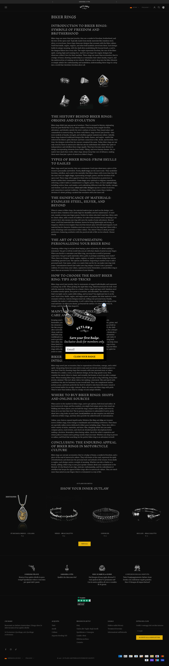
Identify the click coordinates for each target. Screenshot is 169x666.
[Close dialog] (104, 305)
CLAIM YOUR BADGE (84, 356)
